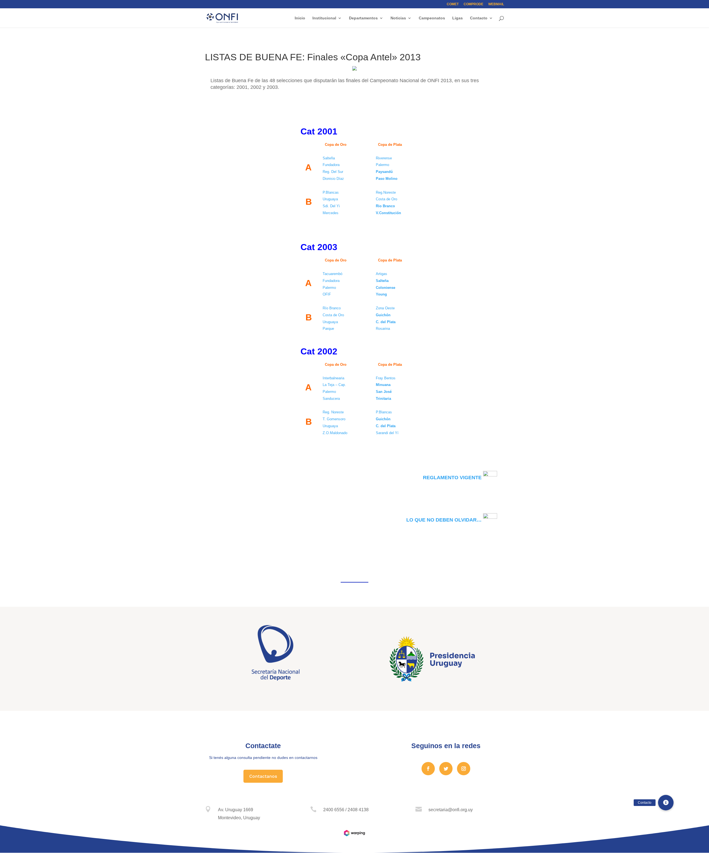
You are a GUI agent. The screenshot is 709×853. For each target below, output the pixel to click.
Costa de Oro (386, 199)
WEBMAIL (496, 4)
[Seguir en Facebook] (428, 768)
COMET (453, 4)
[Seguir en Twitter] (446, 768)
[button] (666, 802)
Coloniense (385, 288)
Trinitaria (383, 398)
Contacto (478, 18)
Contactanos (263, 776)
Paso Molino (386, 179)
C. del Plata (386, 322)
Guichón (383, 315)
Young (381, 294)
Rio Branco (385, 206)
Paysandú (384, 172)
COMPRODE (473, 4)
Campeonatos (432, 18)
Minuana (383, 385)
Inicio (300, 18)
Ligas (457, 18)
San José (384, 392)
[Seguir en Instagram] (463, 768)
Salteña (382, 281)
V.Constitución (388, 213)
